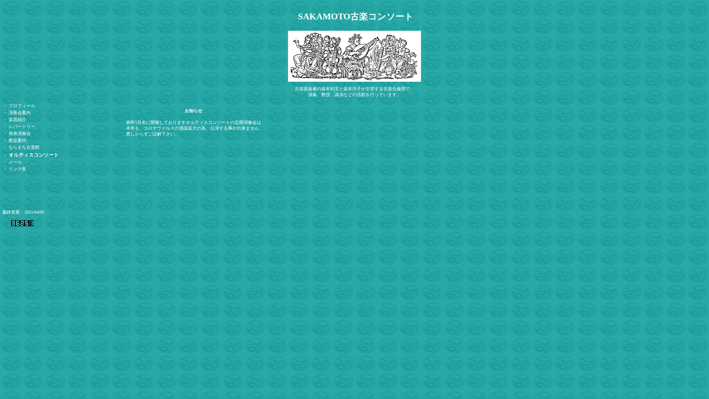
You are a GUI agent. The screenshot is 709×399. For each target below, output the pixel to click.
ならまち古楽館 (23, 147)
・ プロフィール (19, 105)
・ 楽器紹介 (14, 119)
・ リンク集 (14, 169)
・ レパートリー (19, 126)
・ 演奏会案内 (17, 112)
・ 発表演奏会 (17, 133)
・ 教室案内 (14, 140)
